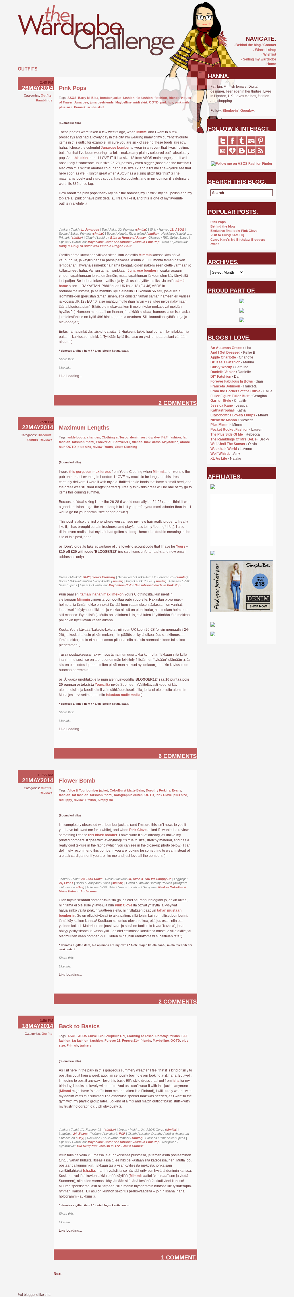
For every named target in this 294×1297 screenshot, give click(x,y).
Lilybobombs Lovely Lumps (232, 415)
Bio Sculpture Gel (111, 1036)
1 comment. (179, 1257)
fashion (129, 97)
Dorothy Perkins (158, 790)
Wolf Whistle (220, 454)
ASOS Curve (87, 1036)
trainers (85, 1045)
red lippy (65, 800)
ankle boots (76, 437)
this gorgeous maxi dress (90, 472)
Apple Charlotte (223, 357)
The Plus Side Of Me (226, 434)
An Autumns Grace (226, 348)
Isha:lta (89, 1171)
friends (174, 97)
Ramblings (44, 100)
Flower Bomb (77, 780)
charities (93, 437)
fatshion (160, 97)
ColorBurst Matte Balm (127, 790)
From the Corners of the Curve (235, 391)
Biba (94, 97)
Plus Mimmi (219, 425)
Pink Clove (164, 795)
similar (141, 229)
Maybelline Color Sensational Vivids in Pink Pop (124, 242)
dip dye (154, 437)
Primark (80, 107)
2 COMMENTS (177, 403)
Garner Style (220, 401)
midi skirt (140, 102)
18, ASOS (177, 229)
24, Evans (66, 883)
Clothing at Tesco (115, 437)
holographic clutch (128, 795)
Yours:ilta (102, 685)
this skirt (81, 158)
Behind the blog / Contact (255, 45)
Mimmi (141, 132)
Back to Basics (79, 1026)
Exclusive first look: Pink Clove (233, 230)
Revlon (90, 800)
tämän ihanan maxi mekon (101, 594)
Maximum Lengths (84, 427)
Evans (176, 790)
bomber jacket (110, 97)
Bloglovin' (231, 111)
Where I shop (264, 50)
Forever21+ (121, 442)
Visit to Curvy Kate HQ (227, 235)
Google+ (247, 111)
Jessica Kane (221, 405)
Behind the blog (222, 226)
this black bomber (102, 835)
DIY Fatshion (220, 377)
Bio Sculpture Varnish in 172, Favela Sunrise (110, 1146)
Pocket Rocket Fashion (229, 430)
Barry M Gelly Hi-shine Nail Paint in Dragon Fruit (95, 246)
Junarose (81, 102)
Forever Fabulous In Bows (231, 381)
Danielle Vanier (222, 372)
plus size (65, 107)
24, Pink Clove (91, 879)
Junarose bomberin (143, 271)
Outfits (46, 95)
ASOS (71, 97)
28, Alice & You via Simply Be (149, 879)
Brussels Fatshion (225, 362)
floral (90, 442)
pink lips (166, 102)
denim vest (138, 437)
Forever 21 (104, 442)
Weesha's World (223, 449)
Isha (176, 1081)
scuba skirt (95, 107)
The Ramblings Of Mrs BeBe (233, 439)
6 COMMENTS (177, 756)
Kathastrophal (222, 410)
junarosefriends (102, 102)
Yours (108, 446)
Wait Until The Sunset (227, 444)
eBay (79, 887)
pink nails (182, 102)
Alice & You (76, 790)
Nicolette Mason (223, 420)
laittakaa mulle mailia (123, 695)
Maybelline (123, 102)
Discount (44, 435)
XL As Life (218, 459)
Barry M (84, 97)
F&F (164, 437)
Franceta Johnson (225, 386)
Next (57, 1274)
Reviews (46, 440)
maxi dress (152, 442)
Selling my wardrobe (258, 59)
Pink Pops (72, 88)
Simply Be (105, 800)
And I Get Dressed (225, 352)
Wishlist (269, 54)
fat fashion (144, 97)
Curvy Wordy (221, 367)
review (97, 446)
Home (270, 64)
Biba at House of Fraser (128, 237)
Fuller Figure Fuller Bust (229, 396)
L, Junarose (90, 229)
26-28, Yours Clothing (98, 577)
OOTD (153, 102)
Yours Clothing (126, 446)
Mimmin (145, 255)
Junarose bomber (115, 148)
